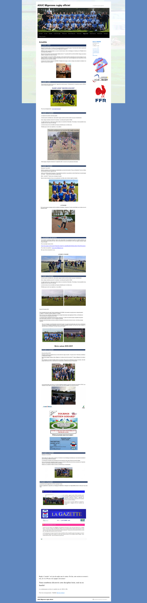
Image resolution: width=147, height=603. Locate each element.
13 (95, 50)
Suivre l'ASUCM (97, 41)
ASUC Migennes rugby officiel (54, 5)
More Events (95, 55)
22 (97, 51)
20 (95, 51)
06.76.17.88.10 (60, 593)
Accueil (40, 33)
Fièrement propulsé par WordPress (100, 599)
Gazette (50, 33)
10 (93, 50)
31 (93, 54)
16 (98, 50)
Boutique (106, 33)
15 (97, 50)
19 (94, 51)
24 (93, 52)
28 (96, 52)
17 (93, 51)
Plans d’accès (42, 36)
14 (96, 50)
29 (97, 52)
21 (96, 51)
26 (94, 52)
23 (98, 51)
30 (98, 52)
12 (94, 50)
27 (95, 52)
